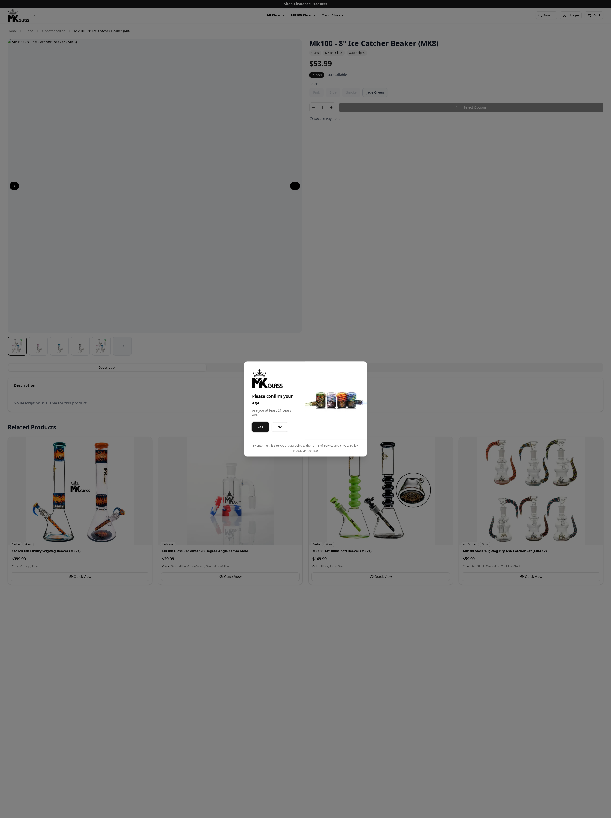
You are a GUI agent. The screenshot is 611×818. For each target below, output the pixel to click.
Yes (260, 427)
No (280, 427)
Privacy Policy (349, 446)
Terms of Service (322, 446)
